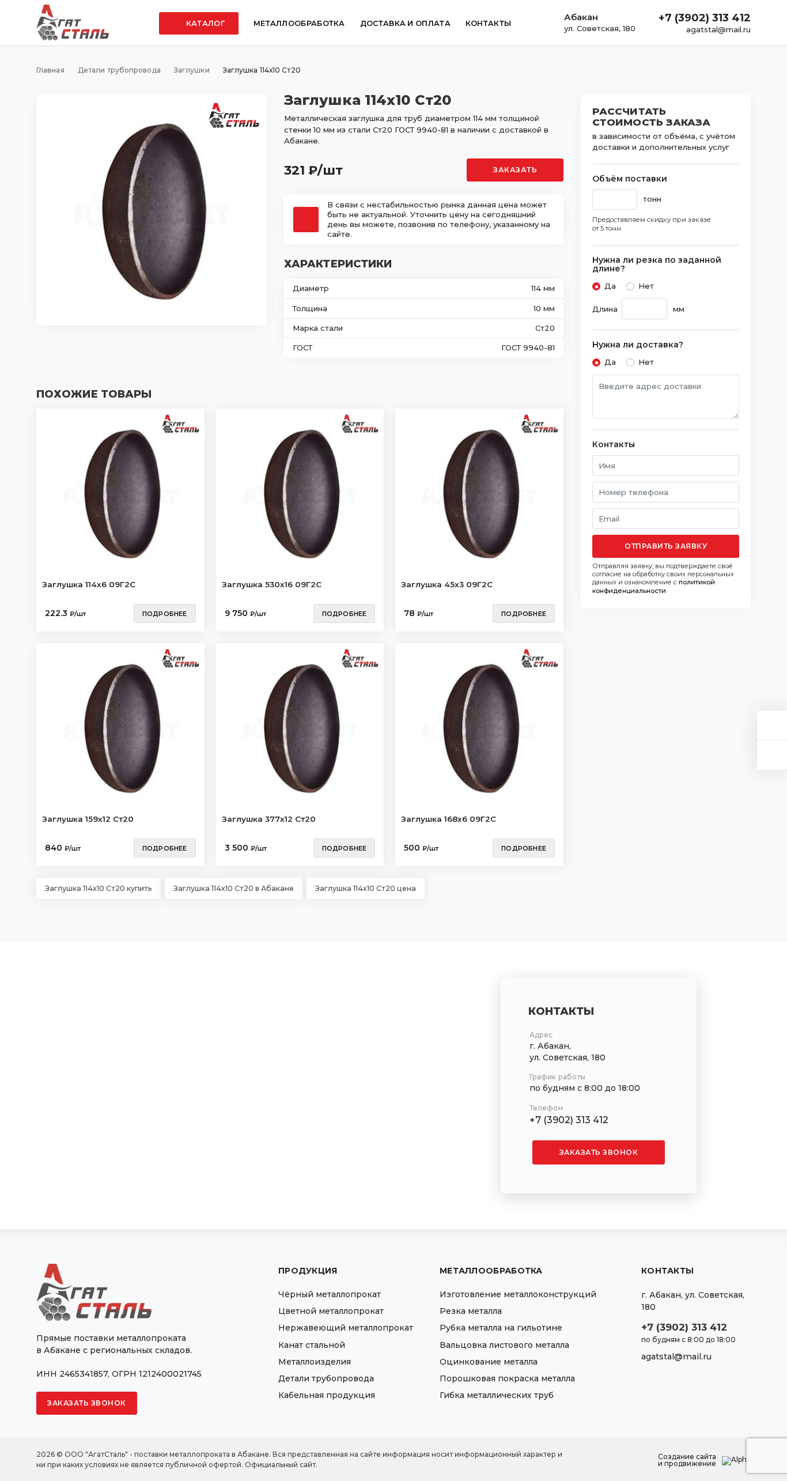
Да (610, 285)
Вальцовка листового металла (504, 1345)
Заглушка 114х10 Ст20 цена (365, 888)
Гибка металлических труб (497, 1395)
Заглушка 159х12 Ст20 (88, 818)
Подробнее (164, 614)
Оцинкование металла (489, 1362)
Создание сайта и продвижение (687, 1460)
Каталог (204, 23)
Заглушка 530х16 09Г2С (271, 584)
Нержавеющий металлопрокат (345, 1328)
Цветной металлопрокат (331, 1311)
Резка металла (471, 1311)
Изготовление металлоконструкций (518, 1294)
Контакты (488, 23)
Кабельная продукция (326, 1395)
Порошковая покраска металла (507, 1378)
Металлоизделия (314, 1362)
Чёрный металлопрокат (329, 1294)
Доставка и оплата (405, 23)
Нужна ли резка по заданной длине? (656, 265)
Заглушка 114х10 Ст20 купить (98, 888)
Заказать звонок (598, 1151)
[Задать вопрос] (772, 725)
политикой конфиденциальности (653, 586)
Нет (646, 285)
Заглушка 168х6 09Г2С (448, 818)
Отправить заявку (666, 546)
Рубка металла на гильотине (501, 1328)
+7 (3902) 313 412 (705, 18)
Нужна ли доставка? (637, 345)
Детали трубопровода (326, 1378)
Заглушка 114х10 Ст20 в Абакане (233, 888)
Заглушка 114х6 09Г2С (88, 584)
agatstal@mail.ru (718, 29)
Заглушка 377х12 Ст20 (269, 818)
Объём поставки (629, 179)
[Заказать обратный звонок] (772, 755)
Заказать (515, 169)
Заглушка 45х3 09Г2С (447, 584)
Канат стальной (311, 1345)
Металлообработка (299, 23)
